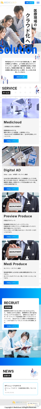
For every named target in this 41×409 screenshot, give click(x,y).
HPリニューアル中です (13, 386)
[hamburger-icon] (38, 2)
